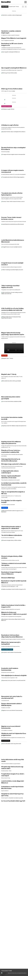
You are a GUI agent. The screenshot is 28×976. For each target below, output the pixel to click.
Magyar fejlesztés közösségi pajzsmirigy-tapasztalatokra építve (12, 333)
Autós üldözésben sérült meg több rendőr (12, 760)
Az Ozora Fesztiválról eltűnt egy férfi (13, 801)
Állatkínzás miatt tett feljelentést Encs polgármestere (13, 734)
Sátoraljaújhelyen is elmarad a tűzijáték (14, 675)
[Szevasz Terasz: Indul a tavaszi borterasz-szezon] (14, 208)
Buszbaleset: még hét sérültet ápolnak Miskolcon (13, 581)
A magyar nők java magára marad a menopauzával (12, 171)
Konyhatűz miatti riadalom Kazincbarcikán (9, 669)
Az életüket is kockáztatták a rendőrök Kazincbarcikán (13, 484)
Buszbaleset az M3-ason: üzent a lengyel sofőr (12, 44)
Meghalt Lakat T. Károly (14, 6)
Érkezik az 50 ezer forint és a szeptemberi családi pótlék (10, 451)
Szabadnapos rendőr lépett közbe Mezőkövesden (12, 787)
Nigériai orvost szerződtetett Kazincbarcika (10, 727)
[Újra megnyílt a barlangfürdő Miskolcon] (14, 58)
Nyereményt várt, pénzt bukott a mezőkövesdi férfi (11, 697)
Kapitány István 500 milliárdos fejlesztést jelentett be (11, 442)
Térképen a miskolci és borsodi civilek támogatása (13, 564)
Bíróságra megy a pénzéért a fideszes (13, 464)
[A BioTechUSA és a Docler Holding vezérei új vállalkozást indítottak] (14, 299)
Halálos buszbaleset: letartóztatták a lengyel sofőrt (13, 606)
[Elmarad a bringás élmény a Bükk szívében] (14, 547)
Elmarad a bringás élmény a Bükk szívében (11, 557)
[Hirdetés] (14, 99)
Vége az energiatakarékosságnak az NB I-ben (13, 492)
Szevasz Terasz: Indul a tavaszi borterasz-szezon (11, 218)
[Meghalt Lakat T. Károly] (14, 365)
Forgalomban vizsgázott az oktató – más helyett (13, 774)
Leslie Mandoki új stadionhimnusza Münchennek (12, 241)
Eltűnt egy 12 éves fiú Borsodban (11, 89)
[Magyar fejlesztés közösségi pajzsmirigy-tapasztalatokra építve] (14, 323)
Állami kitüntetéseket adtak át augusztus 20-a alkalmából (11, 527)
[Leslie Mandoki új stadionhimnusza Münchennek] (14, 231)
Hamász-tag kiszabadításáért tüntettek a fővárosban (11, 476)
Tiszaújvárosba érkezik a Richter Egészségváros (12, 194)
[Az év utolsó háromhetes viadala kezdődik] (14, 408)
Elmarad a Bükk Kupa (8, 577)
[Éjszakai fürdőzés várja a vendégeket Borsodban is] (14, 138)
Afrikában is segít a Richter (10, 125)
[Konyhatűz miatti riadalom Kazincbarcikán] (14, 659)
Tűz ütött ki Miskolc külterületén (11, 535)
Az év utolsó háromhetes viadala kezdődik (11, 418)
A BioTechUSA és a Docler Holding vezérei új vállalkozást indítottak (12, 309)
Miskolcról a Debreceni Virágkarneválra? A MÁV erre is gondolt (14, 613)
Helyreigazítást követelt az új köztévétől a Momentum (10, 460)
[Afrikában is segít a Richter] (14, 116)
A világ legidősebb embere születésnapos (10, 472)
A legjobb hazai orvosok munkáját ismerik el (12, 263)
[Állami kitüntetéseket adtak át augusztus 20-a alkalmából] (14, 517)
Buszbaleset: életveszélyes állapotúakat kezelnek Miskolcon (12, 636)
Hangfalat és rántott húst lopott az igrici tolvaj (12, 794)
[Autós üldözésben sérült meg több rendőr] (14, 750)
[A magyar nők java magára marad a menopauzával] (14, 161)
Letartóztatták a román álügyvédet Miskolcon (12, 782)
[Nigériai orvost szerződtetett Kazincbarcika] (14, 717)
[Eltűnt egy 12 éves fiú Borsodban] (14, 79)
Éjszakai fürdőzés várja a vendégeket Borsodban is (13, 148)
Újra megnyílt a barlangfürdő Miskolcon (14, 68)
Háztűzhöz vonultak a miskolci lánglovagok (11, 32)
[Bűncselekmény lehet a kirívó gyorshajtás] (14, 387)
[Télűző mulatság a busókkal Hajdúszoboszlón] (14, 276)
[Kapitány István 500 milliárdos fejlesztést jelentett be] (14, 432)
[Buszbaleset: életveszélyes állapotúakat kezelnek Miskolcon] (14, 626)
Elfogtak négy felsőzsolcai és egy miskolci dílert (12, 767)
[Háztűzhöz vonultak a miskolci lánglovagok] (14, 22)
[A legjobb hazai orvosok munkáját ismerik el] (14, 253)
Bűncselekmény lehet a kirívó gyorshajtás (10, 397)
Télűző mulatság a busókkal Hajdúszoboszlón (10, 286)
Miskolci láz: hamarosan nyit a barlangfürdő (10, 643)
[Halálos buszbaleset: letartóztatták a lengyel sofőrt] (14, 596)
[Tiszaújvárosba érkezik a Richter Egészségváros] (14, 184)
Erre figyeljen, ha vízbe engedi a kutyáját (11, 501)
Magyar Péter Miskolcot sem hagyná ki (13, 38)
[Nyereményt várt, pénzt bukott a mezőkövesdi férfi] (14, 687)
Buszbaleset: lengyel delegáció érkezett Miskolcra (11, 573)
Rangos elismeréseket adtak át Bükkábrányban (11, 704)
